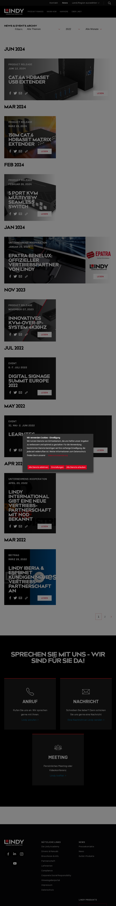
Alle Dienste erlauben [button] (76, 467)
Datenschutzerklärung (58, 455)
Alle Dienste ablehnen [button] (38, 467)
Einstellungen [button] (57, 467)
